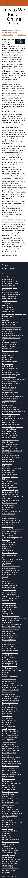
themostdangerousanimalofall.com (14, 618)
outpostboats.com (8, 583)
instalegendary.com (8, 333)
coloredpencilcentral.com (10, 440)
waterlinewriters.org (9, 853)
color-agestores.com (9, 575)
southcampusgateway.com (11, 375)
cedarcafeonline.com (9, 296)
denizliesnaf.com (7, 820)
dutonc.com (6, 724)
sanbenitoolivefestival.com (11, 596)
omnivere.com (7, 303)
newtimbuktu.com (8, 307)
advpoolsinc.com (8, 807)
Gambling (4, 32)
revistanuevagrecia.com (10, 677)
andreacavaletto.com (9, 568)
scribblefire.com (7, 562)
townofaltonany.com (9, 753)
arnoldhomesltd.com (9, 438)
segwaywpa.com (7, 846)
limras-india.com (7, 279)
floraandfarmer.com (9, 420)
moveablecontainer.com (10, 392)
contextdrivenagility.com (10, 690)
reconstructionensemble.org (11, 774)
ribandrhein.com (7, 546)
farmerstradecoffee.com (10, 861)
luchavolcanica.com (8, 779)
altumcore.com (7, 833)
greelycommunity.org (9, 668)
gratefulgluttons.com (9, 590)
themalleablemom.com (10, 703)
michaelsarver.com (8, 514)
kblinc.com (6, 479)
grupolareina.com (8, 394)
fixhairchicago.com (8, 818)
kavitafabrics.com (8, 777)
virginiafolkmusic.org (9, 542)
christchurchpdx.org (9, 648)
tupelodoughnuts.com (9, 488)
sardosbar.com (7, 464)
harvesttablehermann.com (11, 414)
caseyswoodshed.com (9, 816)
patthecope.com (7, 824)
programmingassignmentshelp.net (14, 314)
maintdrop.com (7, 357)
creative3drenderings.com (11, 859)
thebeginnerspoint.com (10, 605)
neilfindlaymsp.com (8, 796)
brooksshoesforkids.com (10, 840)
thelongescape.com (8, 727)
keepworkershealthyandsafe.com (13, 336)
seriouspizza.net (7, 829)
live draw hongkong (8, 269)
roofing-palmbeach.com (10, 433)
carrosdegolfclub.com (9, 416)
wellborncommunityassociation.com (14, 379)
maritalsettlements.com (10, 746)
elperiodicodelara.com (9, 281)
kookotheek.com (7, 370)
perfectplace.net (7, 557)
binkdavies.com (7, 646)
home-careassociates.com (11, 566)
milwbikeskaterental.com (10, 748)
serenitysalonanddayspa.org (11, 294)
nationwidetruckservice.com (11, 783)
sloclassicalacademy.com (10, 629)
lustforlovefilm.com (8, 657)
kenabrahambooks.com (10, 651)
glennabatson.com (8, 633)
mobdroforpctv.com (9, 592)
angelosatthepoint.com (10, 809)
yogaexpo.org (6, 564)
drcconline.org (7, 801)
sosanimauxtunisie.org (10, 362)
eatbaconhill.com (8, 312)
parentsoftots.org (8, 857)
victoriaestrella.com (8, 790)
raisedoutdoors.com (9, 446)
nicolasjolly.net (7, 659)
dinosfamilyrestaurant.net (11, 409)
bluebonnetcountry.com (10, 351)
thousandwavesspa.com (10, 792)
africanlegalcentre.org (9, 664)
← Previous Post (7, 35)
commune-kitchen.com (10, 653)
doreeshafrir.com (8, 683)
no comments (13, 32)
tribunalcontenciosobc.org (11, 627)
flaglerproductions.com (10, 638)
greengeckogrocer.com (10, 516)
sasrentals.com (7, 509)
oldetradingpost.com (9, 401)
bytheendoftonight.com (10, 585)
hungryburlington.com (9, 707)
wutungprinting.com (9, 744)
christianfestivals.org (9, 733)
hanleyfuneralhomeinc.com (11, 492)
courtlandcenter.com (9, 794)
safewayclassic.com (8, 325)
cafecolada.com (7, 601)
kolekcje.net (6, 548)
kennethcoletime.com (9, 705)
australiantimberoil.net (9, 407)
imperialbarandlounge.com (11, 444)
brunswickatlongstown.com (11, 709)
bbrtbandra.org (7, 349)
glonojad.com (6, 675)
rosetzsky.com (7, 672)
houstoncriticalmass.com (10, 616)
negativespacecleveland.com (11, 757)
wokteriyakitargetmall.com (11, 520)
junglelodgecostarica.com (10, 731)
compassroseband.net (9, 831)
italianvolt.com (7, 466)
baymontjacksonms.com (10, 751)
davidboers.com (7, 866)
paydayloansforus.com (9, 320)
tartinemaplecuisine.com (10, 711)
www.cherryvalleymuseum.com (12, 396)
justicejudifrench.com (9, 698)
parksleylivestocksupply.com (11, 570)
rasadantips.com (7, 305)
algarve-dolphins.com (9, 738)
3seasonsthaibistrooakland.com (13, 559)
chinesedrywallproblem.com (11, 764)
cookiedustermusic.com (10, 772)
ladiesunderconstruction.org (11, 403)
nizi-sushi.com (7, 716)
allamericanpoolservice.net (11, 531)
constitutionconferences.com (12, 822)
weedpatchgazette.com (10, 477)
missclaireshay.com (8, 277)
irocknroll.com (7, 453)
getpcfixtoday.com (8, 346)
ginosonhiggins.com (9, 742)
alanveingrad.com (8, 740)
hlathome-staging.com (9, 518)
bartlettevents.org (8, 390)
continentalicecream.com (10, 642)
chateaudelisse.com (9, 377)
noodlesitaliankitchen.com (11, 338)
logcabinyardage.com (9, 864)
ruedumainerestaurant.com (11, 670)
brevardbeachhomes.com (10, 425)
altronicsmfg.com (8, 309)
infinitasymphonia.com (10, 661)
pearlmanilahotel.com (9, 355)
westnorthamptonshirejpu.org (12, 383)
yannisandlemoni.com (9, 475)
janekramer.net (7, 714)
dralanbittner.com (8, 472)
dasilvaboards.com (8, 631)
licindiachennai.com (9, 286)
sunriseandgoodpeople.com (11, 761)
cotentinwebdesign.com (10, 399)
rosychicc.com (7, 581)
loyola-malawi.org (8, 579)
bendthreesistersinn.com (10, 766)
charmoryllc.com (7, 611)
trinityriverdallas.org (9, 555)
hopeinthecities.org (8, 588)
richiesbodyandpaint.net (10, 283)
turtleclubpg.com (8, 785)
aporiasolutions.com (9, 844)
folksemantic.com (8, 462)
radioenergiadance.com (10, 368)
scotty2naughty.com (9, 681)
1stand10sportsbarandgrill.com (12, 496)
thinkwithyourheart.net (10, 449)
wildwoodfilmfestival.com (10, 381)
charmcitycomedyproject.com (12, 685)
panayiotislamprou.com (10, 372)
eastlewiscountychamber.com (12, 625)
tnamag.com (6, 837)
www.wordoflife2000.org (10, 455)
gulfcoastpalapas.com (9, 848)
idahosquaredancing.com (10, 457)
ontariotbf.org (7, 331)
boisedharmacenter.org (10, 572)
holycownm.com (7, 781)
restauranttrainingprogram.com (13, 529)
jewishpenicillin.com (9, 533)
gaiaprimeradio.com (9, 720)
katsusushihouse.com (9, 666)
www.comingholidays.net (10, 607)
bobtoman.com (7, 359)
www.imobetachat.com (10, 868)
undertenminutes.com (9, 301)
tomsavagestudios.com (10, 535)
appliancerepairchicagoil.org (11, 329)
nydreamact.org (7, 340)
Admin (9, 30)
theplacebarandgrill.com (10, 803)
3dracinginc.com (7, 614)
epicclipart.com (7, 353)
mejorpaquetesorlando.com (11, 494)
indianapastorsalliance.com (11, 811)
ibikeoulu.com (7, 692)
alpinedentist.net (7, 366)
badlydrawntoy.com (8, 872)
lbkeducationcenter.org (10, 553)
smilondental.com (8, 505)
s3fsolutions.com (8, 422)
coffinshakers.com (8, 694)
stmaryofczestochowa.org (11, 696)
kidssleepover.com (8, 316)
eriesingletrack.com (8, 481)
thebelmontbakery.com (10, 323)
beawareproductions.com (10, 688)
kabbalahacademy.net (9, 503)
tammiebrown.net (8, 722)
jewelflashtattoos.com (9, 344)
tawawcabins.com (8, 459)
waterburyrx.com (8, 805)
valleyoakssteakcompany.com (12, 814)
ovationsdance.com (8, 544)
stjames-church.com (9, 679)
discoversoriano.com (9, 603)
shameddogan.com (8, 855)
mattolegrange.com (9, 729)
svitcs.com (5, 827)
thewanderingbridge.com (10, 701)
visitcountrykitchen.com (10, 735)
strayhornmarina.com (9, 635)
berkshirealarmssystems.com (12, 468)
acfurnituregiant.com (9, 299)
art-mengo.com (7, 718)
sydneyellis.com (7, 525)
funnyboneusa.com (8, 770)
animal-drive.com (8, 835)
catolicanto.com (7, 551)
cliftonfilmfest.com (8, 442)
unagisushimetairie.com (10, 342)
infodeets (5, 3)
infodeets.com (7, 290)
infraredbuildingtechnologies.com (13, 412)
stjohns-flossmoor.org (9, 768)
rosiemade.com (7, 485)
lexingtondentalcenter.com (11, 522)
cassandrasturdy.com (9, 594)
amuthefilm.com (7, 655)
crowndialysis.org (8, 527)
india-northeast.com (9, 431)
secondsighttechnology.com (11, 512)
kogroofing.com (7, 364)
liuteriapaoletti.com (8, 759)
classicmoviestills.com (9, 598)
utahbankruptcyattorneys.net (12, 451)
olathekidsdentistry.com (10, 490)
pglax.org (5, 755)
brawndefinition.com (9, 640)
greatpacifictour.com (9, 787)
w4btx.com (6, 499)
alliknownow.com (8, 622)
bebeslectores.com (8, 405)
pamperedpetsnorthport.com (12, 483)
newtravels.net (7, 318)
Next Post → (22, 35)
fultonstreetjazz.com (9, 388)
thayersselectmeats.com (10, 842)
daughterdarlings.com (9, 288)
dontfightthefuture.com (10, 436)
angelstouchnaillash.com (10, 501)
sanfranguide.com (8, 609)
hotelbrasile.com (7, 386)
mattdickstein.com (8, 870)
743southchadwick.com (10, 429)
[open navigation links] (25, 3)
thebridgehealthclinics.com (11, 850)
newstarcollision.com (9, 507)
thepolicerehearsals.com (10, 620)
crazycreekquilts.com (9, 644)
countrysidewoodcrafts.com (11, 327)
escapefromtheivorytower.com (12, 427)
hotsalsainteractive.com (10, 292)
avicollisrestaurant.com (10, 798)
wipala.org (5, 577)
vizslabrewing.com (8, 470)
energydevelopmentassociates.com (14, 418)
